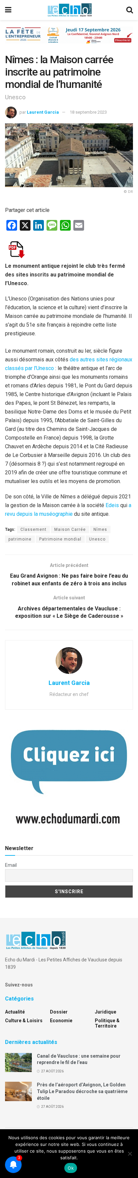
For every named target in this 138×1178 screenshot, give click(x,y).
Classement (33, 529)
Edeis (112, 505)
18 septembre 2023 (88, 112)
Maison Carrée (70, 529)
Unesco (97, 539)
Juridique (105, 1012)
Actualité (15, 1012)
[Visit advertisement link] (69, 40)
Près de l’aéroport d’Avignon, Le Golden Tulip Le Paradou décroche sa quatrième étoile (82, 1091)
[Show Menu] (8, 10)
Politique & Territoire (107, 1023)
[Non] (129, 1153)
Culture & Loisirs (24, 1020)
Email (11, 865)
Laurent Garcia (43, 112)
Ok (71, 1168)
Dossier (59, 1012)
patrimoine (19, 539)
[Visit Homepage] (69, 10)
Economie (61, 1020)
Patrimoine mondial (60, 539)
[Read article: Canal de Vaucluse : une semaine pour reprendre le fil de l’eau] (18, 1062)
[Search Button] (129, 10)
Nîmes (100, 529)
